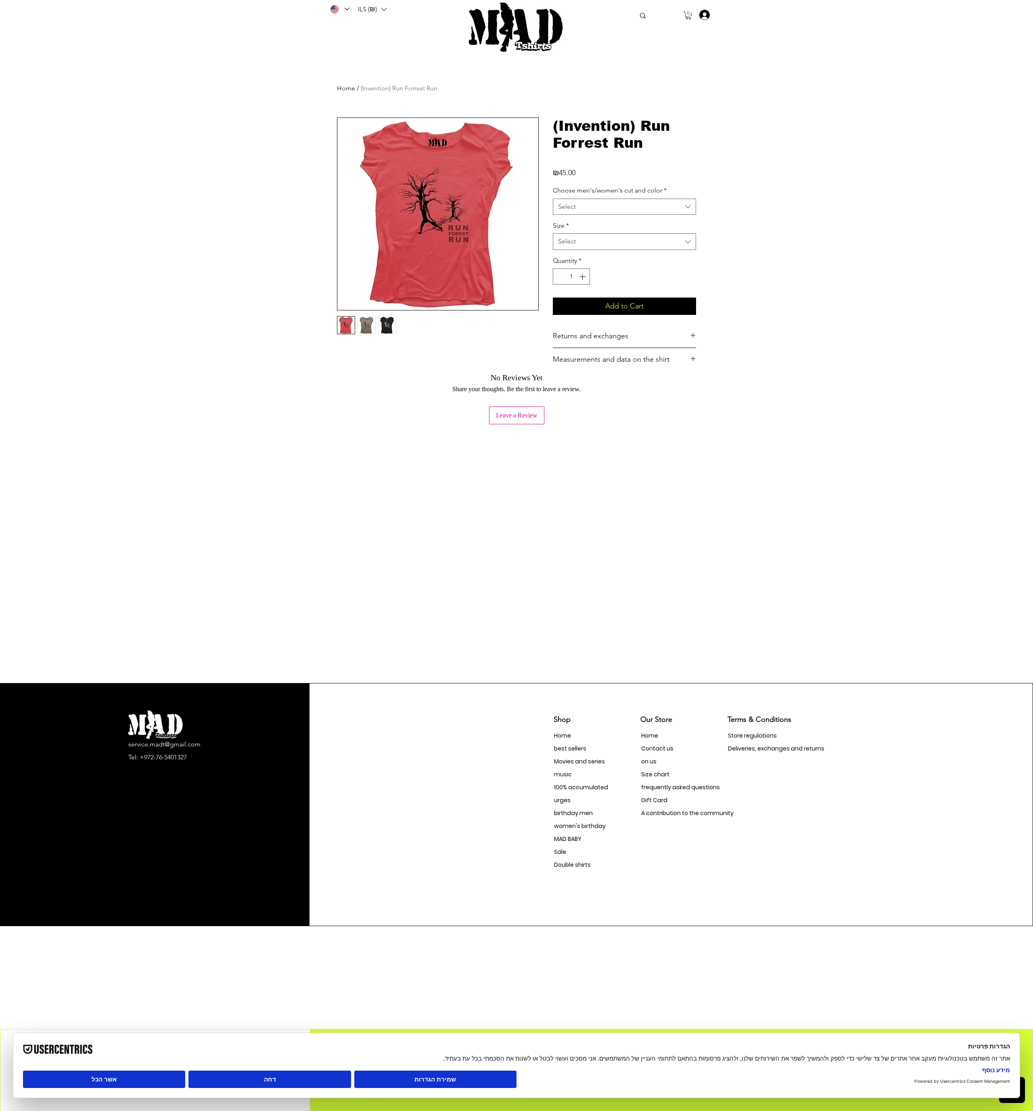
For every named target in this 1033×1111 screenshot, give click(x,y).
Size (561, 225)
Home (346, 88)
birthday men (573, 813)
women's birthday (580, 826)
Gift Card (654, 800)
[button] (372, 9)
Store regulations (752, 736)
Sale (560, 852)
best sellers (570, 748)
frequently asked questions (669, 787)
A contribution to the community (669, 813)
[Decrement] (559, 276)
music (563, 774)
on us (649, 761)
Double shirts (572, 865)
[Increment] (583, 276)
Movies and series (579, 761)
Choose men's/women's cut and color (610, 190)
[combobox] (624, 207)
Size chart (655, 774)
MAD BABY (567, 839)
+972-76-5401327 (163, 757)
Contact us (657, 748)
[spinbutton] (571, 276)
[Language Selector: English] (339, 9)
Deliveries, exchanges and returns (756, 748)
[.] (702, 15)
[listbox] (372, 9)
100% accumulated (581, 787)
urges (562, 800)
